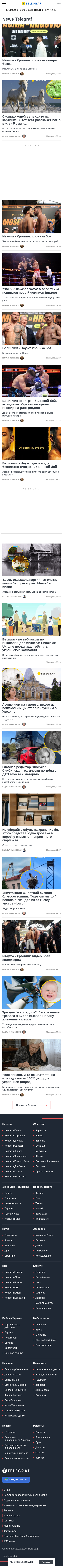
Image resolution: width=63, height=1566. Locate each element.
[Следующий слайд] (60, 10)
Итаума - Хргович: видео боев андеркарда (26, 957)
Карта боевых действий (12, 1326)
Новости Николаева (15, 1176)
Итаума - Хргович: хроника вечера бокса (29, 62)
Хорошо (46, 1562)
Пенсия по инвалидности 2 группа (17, 1438)
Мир (4, 1266)
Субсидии (40, 1146)
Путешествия (42, 1287)
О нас (7, 1490)
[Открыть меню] (4, 3)
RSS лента (9, 1541)
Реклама (8, 1510)
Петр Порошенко (14, 1400)
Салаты (39, 1452)
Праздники (39, 1363)
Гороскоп (40, 1272)
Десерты (40, 1447)
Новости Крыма (13, 1171)
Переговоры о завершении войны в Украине (30, 10)
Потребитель (42, 1277)
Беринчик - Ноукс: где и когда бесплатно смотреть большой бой (29, 465)
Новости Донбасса (15, 1166)
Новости (7, 1124)
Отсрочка (40, 1335)
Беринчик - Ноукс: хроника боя (27, 348)
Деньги (8, 1193)
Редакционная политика (17, 1500)
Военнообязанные (45, 1340)
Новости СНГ (12, 1287)
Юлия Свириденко (15, 1415)
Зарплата (40, 1130)
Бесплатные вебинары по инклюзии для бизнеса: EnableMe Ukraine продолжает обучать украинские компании (29, 645)
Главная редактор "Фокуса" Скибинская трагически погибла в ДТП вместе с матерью (29, 770)
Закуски (39, 1457)
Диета (38, 1245)
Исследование (43, 1256)
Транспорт (10, 1198)
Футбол (39, 1193)
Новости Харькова (15, 1135)
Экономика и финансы (15, 1187)
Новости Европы (14, 1272)
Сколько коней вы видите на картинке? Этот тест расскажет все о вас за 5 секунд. (31, 120)
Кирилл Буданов (13, 1395)
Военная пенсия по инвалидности (15, 1446)
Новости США (12, 1277)
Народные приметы (46, 1374)
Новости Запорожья (16, 1156)
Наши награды (12, 1515)
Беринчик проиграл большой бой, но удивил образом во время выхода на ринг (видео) (29, 404)
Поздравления (43, 1308)
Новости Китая (13, 1292)
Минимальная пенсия (16, 1453)
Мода (38, 1282)
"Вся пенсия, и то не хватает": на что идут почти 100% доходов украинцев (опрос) (28, 1078)
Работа (39, 1135)
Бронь (38, 1329)
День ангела (42, 1390)
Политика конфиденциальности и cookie (25, 1495)
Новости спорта (42, 1187)
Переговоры (11, 1337)
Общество (39, 1124)
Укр (59, 3)
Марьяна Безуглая (15, 1410)
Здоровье (39, 1229)
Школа (39, 1156)
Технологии (11, 1235)
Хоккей (39, 1208)
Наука (5, 1229)
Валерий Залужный (15, 1390)
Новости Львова (13, 1151)
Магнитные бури (44, 1303)
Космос (8, 1240)
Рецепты (38, 1425)
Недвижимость (13, 1203)
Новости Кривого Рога (17, 1161)
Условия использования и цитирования (25, 1505)
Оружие (9, 1343)
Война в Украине (12, 1318)
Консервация (42, 1437)
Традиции (40, 1380)
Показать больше (26, 1105)
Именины (40, 1395)
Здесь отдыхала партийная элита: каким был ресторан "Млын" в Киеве (29, 583)
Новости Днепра (14, 1140)
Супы (38, 1442)
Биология (10, 1245)
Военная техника (14, 1353)
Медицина (41, 1151)
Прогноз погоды (44, 1171)
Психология (41, 1250)
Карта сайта (10, 1531)
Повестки (40, 1324)
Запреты (40, 1385)
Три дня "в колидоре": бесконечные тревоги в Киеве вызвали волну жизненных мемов (30, 1016)
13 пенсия (10, 1432)
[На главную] (31, 3)
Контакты (9, 1520)
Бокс (38, 1198)
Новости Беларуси (15, 1298)
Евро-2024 (41, 1213)
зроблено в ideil (10, 1556)
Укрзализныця (12, 1219)
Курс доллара (12, 1213)
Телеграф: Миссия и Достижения (21, 1536)
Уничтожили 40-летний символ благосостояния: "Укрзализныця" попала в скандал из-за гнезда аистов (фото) (29, 898)
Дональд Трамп (13, 1374)
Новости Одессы (14, 1146)
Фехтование (42, 1219)
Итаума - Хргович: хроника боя (27, 236)
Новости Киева (13, 1130)
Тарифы (9, 1208)
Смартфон (10, 1256)
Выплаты (40, 1140)
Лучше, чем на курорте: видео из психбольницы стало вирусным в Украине (29, 708)
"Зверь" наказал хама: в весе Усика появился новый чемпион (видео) (30, 290)
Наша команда (12, 1526)
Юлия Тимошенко (14, 1405)
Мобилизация (41, 1318)
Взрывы (9, 1332)
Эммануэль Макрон (15, 1385)
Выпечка (40, 1432)
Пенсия (6, 1425)
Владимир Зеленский (16, 1369)
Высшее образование (47, 1161)
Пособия (40, 1166)
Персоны (7, 1363)
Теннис (39, 1203)
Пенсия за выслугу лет (17, 1458)
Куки (30, 1562)
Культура (40, 1292)
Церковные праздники (47, 1369)
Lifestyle (38, 1266)
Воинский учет (43, 1345)
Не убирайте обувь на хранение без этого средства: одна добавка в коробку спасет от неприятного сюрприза (30, 835)
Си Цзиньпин (12, 1380)
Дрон (7, 1250)
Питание (40, 1240)
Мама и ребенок (44, 1235)
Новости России (13, 1282)
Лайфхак (40, 1298)
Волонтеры (11, 1348)
